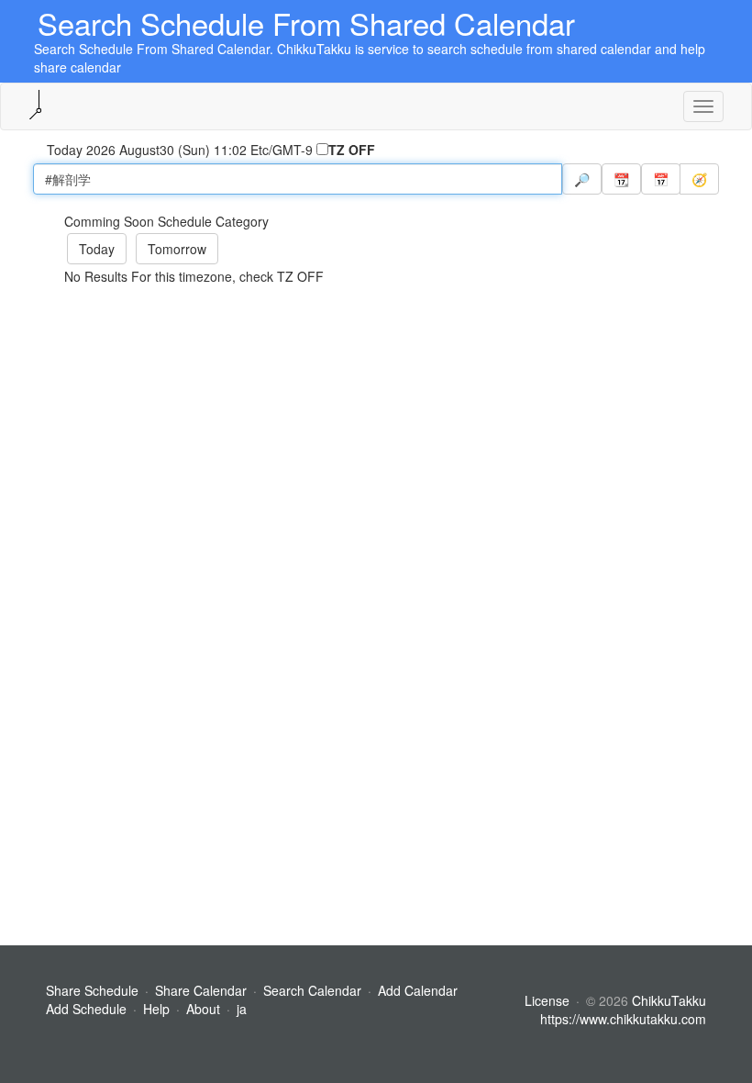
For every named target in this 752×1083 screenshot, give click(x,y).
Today (97, 249)
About (203, 1008)
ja (242, 1008)
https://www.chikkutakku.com (623, 1019)
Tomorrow (177, 249)
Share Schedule (92, 990)
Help (156, 1008)
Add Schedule (86, 1008)
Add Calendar (418, 990)
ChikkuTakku (669, 1000)
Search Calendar (314, 990)
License (547, 1000)
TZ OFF (351, 149)
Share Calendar (201, 990)
